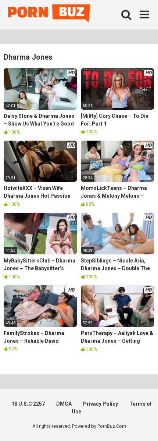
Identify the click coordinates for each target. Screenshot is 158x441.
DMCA (64, 404)
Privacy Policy (100, 404)
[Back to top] (144, 426)
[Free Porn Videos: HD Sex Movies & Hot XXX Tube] (50, 15)
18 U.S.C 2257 (28, 404)
